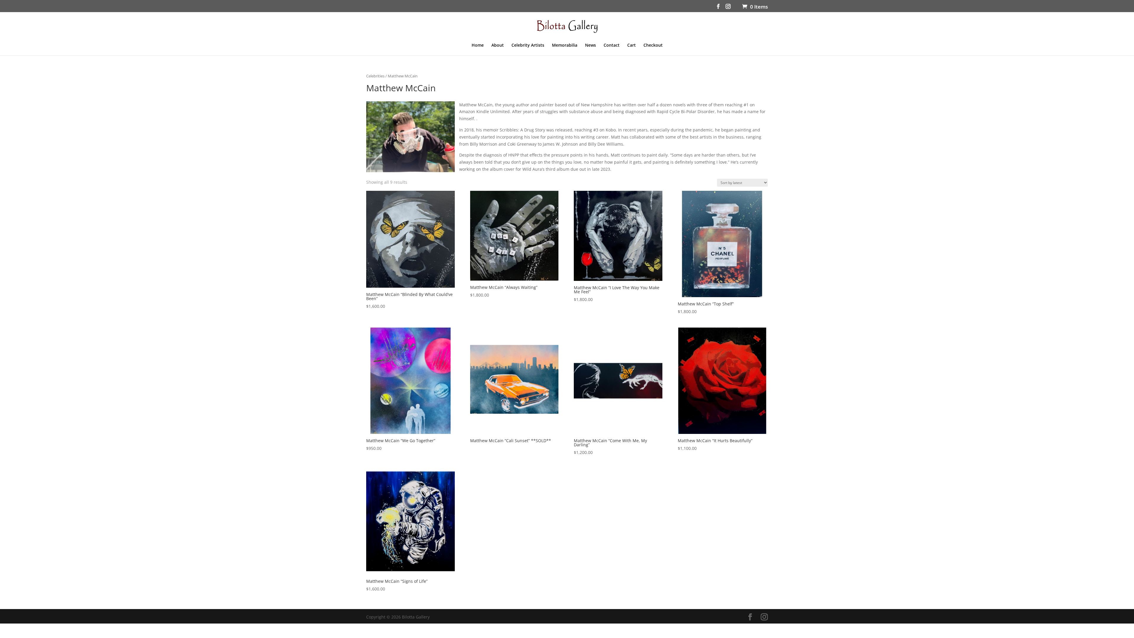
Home (478, 45)
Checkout (653, 45)
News (590, 45)
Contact (612, 45)
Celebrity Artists (527, 45)
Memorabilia (564, 45)
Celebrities (375, 76)
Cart (631, 45)
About (497, 45)
